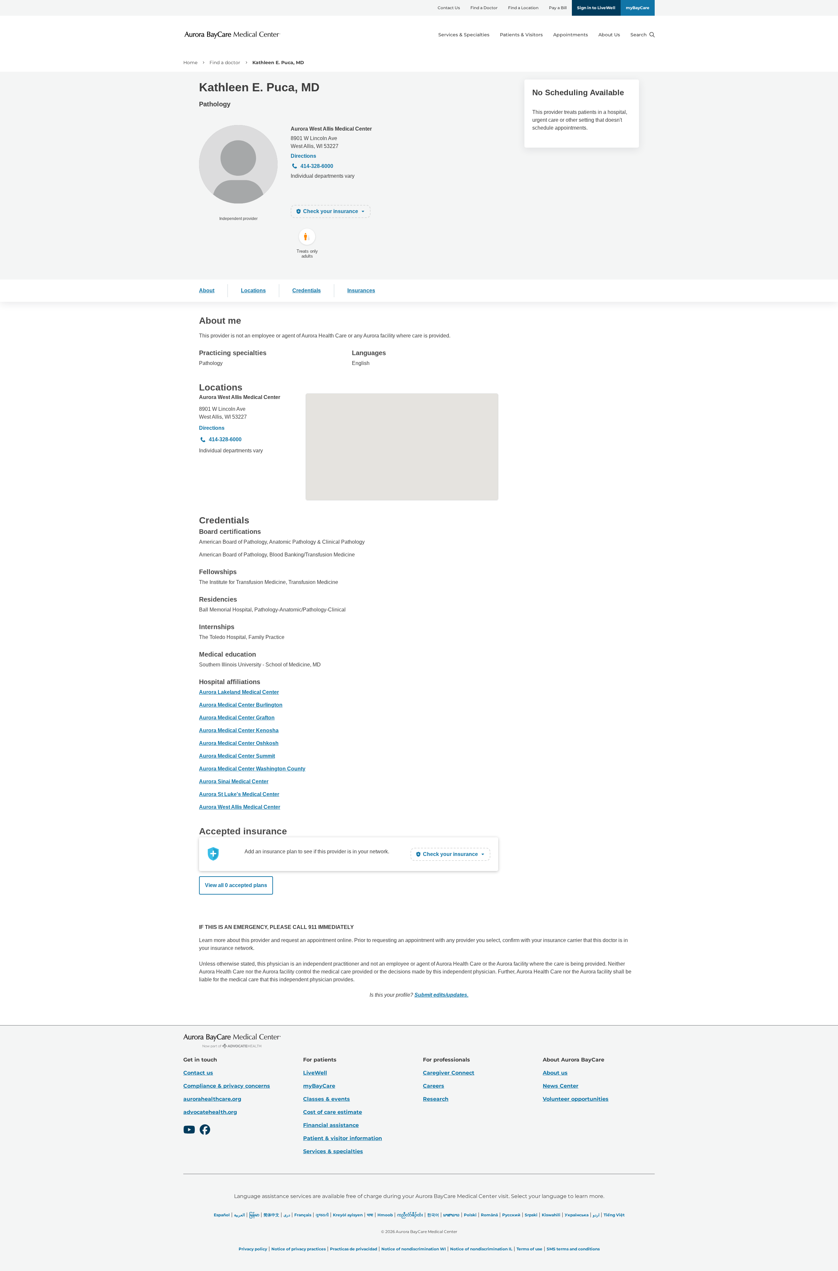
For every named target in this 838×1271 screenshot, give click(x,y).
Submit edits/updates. (441, 995)
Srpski (531, 1214)
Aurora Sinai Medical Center (233, 781)
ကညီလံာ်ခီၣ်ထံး (410, 1214)
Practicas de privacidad (353, 1248)
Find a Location (523, 7)
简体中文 (271, 1214)
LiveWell (315, 1073)
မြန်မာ (254, 1214)
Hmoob (385, 1214)
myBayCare (637, 7)
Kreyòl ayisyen (348, 1214)
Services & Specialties (463, 35)
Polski (470, 1214)
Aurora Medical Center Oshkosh (239, 743)
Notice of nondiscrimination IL (481, 1248)
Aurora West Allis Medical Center (331, 129)
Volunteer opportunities (576, 1099)
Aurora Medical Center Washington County (252, 769)
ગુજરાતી (322, 1214)
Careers (433, 1086)
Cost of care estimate (332, 1112)
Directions (303, 156)
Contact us (198, 1073)
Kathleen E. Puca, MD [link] (278, 62)
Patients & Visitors (521, 35)
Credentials (306, 290)
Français (302, 1214)
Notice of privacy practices (298, 1248)
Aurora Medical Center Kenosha (239, 730)
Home (190, 62)
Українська (577, 1214)
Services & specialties (333, 1151)
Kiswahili (551, 1214)
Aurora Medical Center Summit (237, 756)
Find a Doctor (484, 7)
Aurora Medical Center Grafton (237, 717)
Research (435, 1099)
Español (222, 1214)
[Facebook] (205, 1131)
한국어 (433, 1214)
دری (286, 1214)
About (206, 290)
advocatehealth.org (210, 1112)
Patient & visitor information (342, 1138)
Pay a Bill (558, 7)
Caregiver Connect (448, 1073)
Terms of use (529, 1248)
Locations (253, 290)
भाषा (370, 1214)
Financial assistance (331, 1125)
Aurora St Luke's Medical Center (239, 794)
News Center (560, 1086)
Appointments (570, 35)
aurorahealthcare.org (212, 1099)
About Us (609, 35)
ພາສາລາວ (451, 1214)
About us (555, 1073)
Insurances (361, 290)
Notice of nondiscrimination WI (413, 1248)
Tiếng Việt (614, 1214)
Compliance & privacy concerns (226, 1086)
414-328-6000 (317, 166)
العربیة (239, 1214)
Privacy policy (253, 1248)
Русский (511, 1214)
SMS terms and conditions (573, 1248)
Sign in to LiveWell (596, 7)
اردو (596, 1214)
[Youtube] (189, 1131)
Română (489, 1214)
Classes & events (326, 1099)
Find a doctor (225, 62)
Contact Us (449, 7)
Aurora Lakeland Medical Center (239, 692)
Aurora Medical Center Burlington (240, 705)
